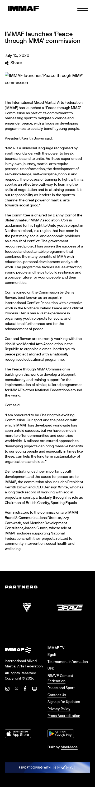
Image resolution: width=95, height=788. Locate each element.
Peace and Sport (61, 688)
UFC (51, 669)
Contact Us (57, 695)
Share (16, 63)
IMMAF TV (56, 648)
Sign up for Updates (64, 702)
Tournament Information (68, 662)
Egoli (52, 655)
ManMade (69, 747)
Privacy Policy (59, 709)
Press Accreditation (64, 716)
